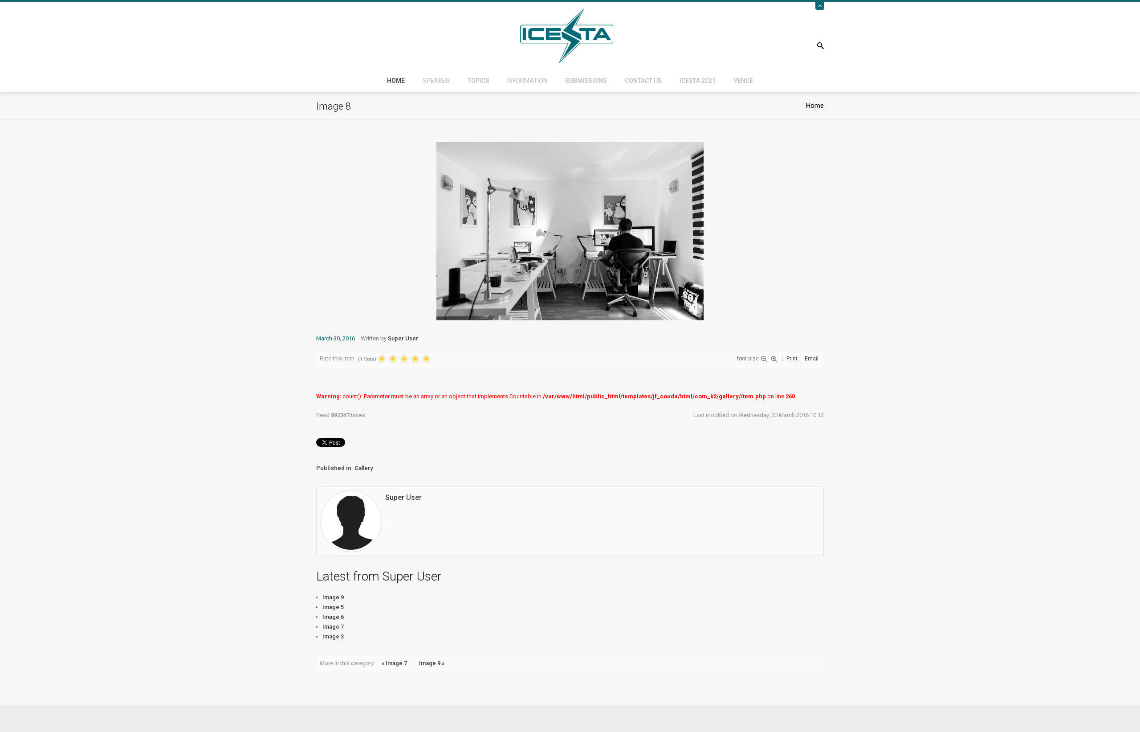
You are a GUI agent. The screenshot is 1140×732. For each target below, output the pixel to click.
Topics (478, 80)
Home (396, 80)
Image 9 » (431, 663)
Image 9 (333, 597)
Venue (743, 80)
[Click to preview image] (570, 230)
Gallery (363, 468)
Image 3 (333, 636)
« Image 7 (394, 663)
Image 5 (333, 607)
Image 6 (333, 616)
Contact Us (643, 80)
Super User (403, 338)
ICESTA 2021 (698, 80)
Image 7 (333, 626)
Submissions (586, 80)
